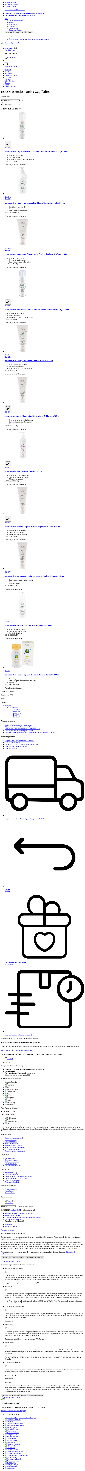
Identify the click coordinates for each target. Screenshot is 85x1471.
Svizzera (15, 1450)
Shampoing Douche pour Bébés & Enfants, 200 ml (32, 675)
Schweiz (15, 1446)
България (17, 1444)
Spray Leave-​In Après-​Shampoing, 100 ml (28, 625)
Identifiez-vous (10, 50)
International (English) (29, 1418)
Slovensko (17, 1453)
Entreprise (8, 1224)
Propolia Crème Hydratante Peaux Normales (19, 741)
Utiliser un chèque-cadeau (13, 1165)
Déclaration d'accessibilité (13, 1219)
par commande (20, 15)
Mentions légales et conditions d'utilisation (19, 1213)
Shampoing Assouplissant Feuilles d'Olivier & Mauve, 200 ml (37, 254)
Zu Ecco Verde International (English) (13, 1411)
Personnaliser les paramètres (35, 1257)
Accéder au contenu (11, 4)
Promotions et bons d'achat (13, 1145)
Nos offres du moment (12, 1180)
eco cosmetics (13, 707)
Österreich (17, 1420)
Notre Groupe (9, 1191)
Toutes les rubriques (15, 30)
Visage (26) (17, 709)
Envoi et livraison (10, 1140)
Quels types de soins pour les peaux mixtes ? (19, 730)
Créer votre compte (11, 1160)
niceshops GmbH (15, 1210)
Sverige (14, 1435)
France (14, 1431)
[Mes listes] (6, 60)
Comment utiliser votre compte (15, 1151)
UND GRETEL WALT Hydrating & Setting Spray (21, 744)
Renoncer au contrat (7, 1230)
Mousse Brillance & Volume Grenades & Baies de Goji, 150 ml (37, 309)
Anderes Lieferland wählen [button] (10, 1414)
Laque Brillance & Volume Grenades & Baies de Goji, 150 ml (37, 151)
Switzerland (19, 1451)
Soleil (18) (16, 717)
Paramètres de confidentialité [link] (14, 1221)
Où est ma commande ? (16, 21)
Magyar (14, 1440)
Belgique (16, 1461)
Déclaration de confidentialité (10, 1261)
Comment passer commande (14, 1138)
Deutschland (19, 1423)
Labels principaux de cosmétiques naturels (19, 1176)
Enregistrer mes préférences (10, 1395)
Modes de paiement (15, 26)
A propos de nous (10, 1189)
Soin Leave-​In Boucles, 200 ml (23, 471)
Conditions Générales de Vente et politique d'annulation (23, 1217)
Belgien (14, 1466)
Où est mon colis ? (11, 1164)
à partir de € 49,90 (24, 13)
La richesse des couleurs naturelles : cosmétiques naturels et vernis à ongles (29, 732)
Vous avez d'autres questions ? (15, 1147)
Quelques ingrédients (12, 1174)
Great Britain (20, 1425)
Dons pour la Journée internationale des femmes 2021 (22, 729)
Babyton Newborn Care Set (14, 748)
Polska (13, 1438)
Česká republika (23, 1455)
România (16, 1433)
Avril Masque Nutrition (12, 742)
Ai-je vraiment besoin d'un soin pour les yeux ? (20, 727)
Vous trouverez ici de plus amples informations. (16, 1050)
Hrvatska (16, 1436)
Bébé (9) (16, 715)
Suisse (13, 1448)
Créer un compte (10, 57)
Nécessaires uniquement (16, 1257)
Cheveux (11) (17, 713)
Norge (13, 1468)
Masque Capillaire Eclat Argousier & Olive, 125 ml (32, 526)
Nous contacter (14, 28)
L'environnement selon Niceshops (16, 1178)
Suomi (13, 1442)
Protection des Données (12, 1215)
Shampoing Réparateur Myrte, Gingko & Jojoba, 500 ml (35, 203)
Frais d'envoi (13, 24)
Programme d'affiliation (12, 1182)
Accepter (4, 1257)
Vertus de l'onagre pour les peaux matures (18, 725)
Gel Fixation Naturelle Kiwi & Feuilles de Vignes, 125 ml (34, 576)
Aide (6, 19)
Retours (11, 22)
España (14, 1427)
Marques (8, 706)
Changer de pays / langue (25, 1206)
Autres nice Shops (11, 1226)
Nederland (17, 1459)
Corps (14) (16, 711)
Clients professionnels (12, 1149)
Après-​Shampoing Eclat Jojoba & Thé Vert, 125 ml (32, 416)
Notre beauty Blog (11, 1173)
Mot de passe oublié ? (12, 1162)
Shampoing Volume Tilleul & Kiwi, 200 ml (29, 361)
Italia (11, 1421)
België (13, 1463)
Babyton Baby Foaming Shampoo (16, 746)
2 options (8, 197)
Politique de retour (11, 1142)
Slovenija (16, 1429)
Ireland (14, 1457)
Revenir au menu (10, 2)
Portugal (15, 1464)
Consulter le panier (11, 6)
